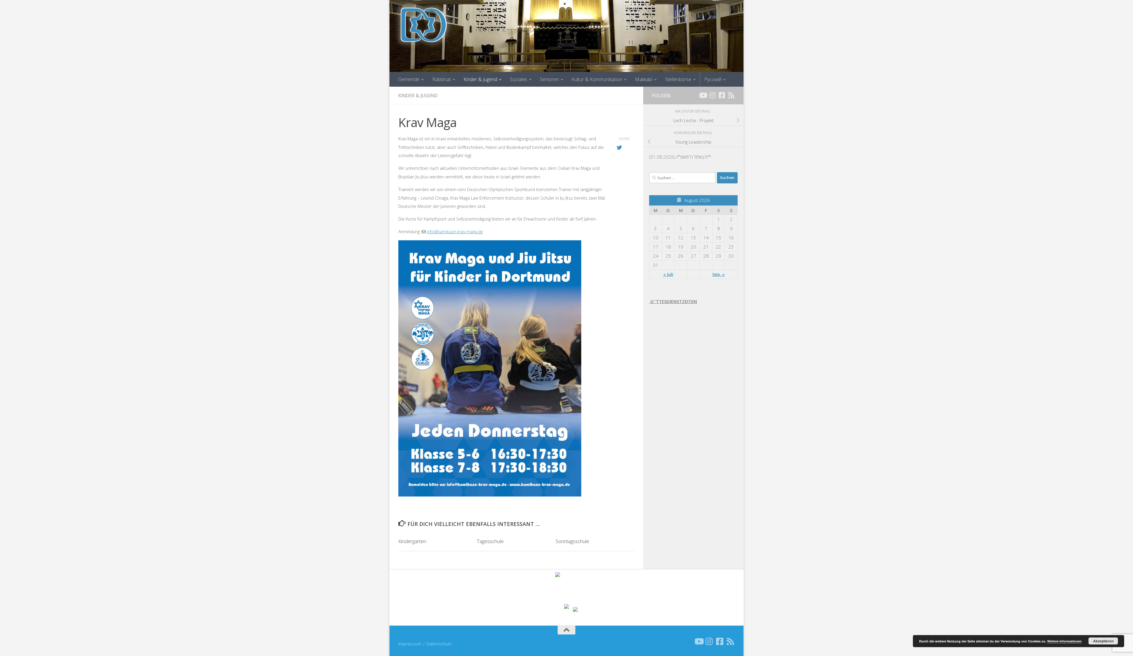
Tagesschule (490, 541)
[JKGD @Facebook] (721, 95)
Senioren (549, 79)
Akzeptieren (1103, 641)
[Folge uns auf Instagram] (712, 95)
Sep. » (718, 274)
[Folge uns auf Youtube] (702, 95)
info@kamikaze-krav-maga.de (455, 231)
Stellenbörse (678, 79)
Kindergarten (412, 541)
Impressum (409, 644)
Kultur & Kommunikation (597, 79)
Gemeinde (409, 79)
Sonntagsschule (572, 541)
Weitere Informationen (1064, 641)
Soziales (518, 79)
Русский (712, 79)
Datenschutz (439, 644)
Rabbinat (441, 79)
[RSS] (731, 95)
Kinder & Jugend (480, 79)
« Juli (668, 274)
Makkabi (643, 79)
